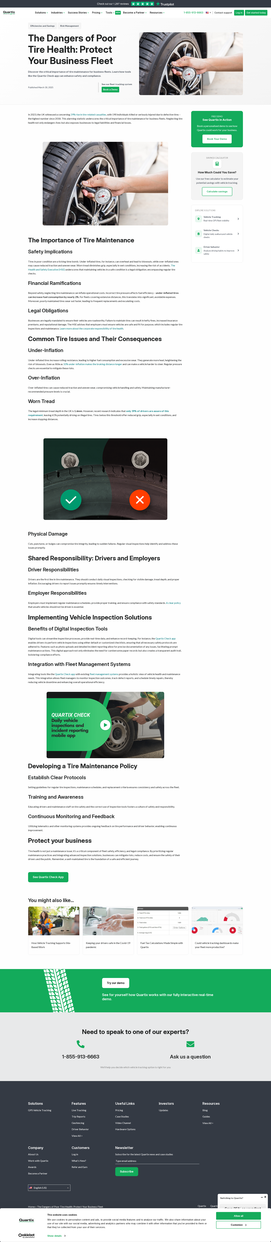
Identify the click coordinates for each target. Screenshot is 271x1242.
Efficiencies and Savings (42, 25)
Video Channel (123, 1122)
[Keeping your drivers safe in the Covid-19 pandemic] (108, 931)
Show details (54, 1235)
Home (31, 1206)
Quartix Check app (165, 638)
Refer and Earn (79, 1166)
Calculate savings (217, 191)
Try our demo (116, 983)
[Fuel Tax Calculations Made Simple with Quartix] (162, 931)
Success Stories (77, 12)
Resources (156, 12)
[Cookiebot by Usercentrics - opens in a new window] (26, 1236)
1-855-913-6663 (193, 12)
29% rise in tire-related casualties (88, 114)
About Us (33, 1154)
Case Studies (122, 1116)
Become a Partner (133, 12)
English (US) (209, 13)
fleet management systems (104, 674)
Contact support (223, 12)
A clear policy (173, 602)
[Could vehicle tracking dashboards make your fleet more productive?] (217, 931)
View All (76, 1135)
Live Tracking (79, 1110)
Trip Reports (78, 1116)
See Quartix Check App (48, 877)
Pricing (96, 12)
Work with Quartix (38, 1160)
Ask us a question (190, 1051)
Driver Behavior (80, 1129)
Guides (206, 1116)
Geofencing (78, 1122)
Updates (163, 1110)
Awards (32, 1166)
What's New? (79, 1160)
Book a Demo (110, 89)
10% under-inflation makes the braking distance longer (92, 364)
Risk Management (69, 25)
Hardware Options (125, 1129)
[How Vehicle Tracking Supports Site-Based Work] (53, 931)
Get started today (256, 12)
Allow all (238, 1216)
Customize (237, 1224)
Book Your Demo (217, 138)
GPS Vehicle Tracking (39, 1110)
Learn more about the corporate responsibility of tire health (91, 328)
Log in (239, 12)
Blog (205, 1110)
